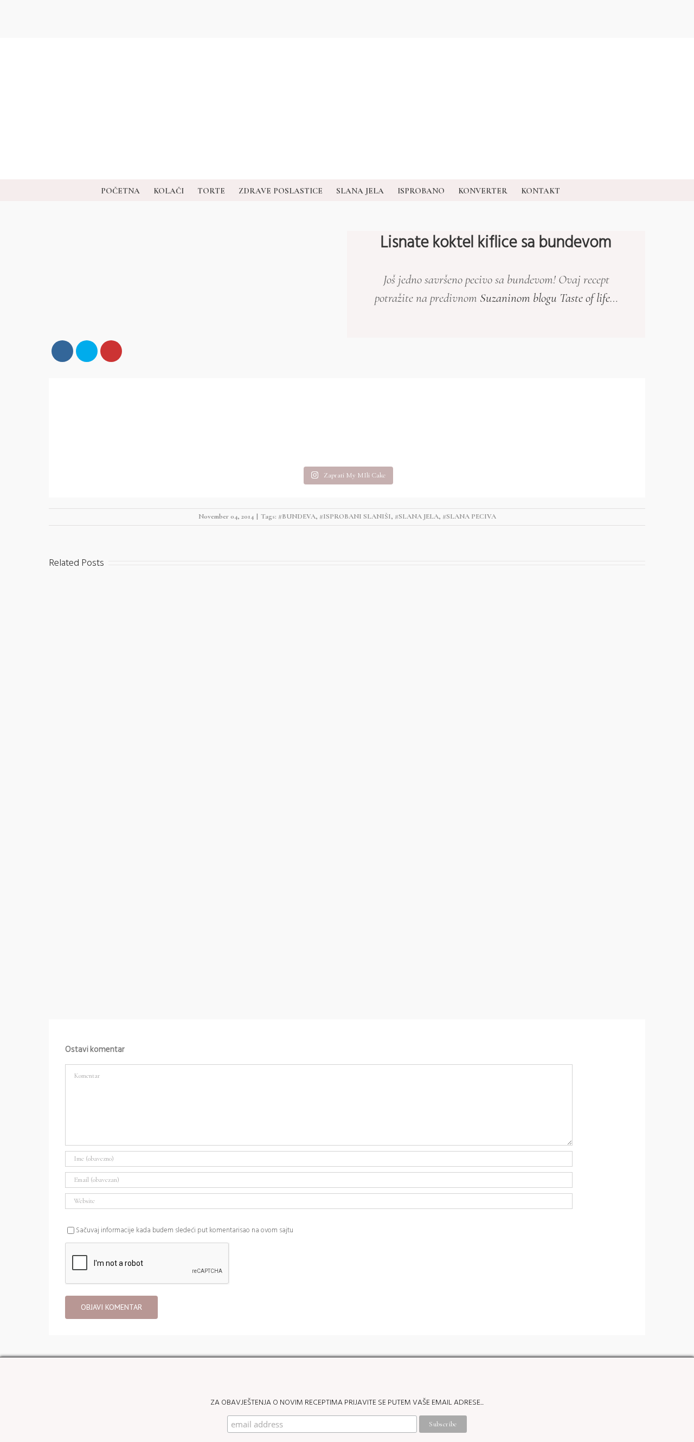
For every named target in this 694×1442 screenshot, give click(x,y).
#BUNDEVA (297, 516)
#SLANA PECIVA (469, 516)
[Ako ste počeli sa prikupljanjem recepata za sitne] (570, 421)
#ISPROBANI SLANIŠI (355, 516)
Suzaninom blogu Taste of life (545, 298)
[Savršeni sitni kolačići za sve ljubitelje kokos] (273, 421)
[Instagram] (667, 581)
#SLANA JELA (417, 516)
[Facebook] (667, 754)
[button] (577, 190)
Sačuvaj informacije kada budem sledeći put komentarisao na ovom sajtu (184, 1230)
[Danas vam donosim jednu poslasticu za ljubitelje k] (421, 421)
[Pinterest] (667, 667)
